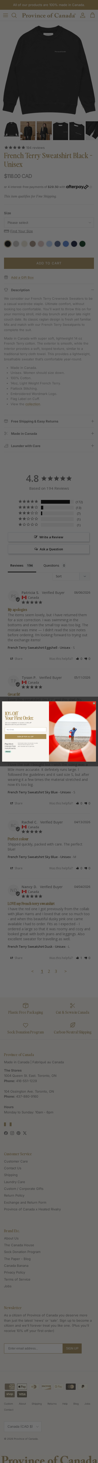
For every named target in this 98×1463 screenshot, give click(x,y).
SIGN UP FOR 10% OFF (25, 737)
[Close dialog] (94, 703)
